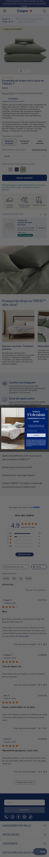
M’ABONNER (36, 435)
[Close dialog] (46, 409)
